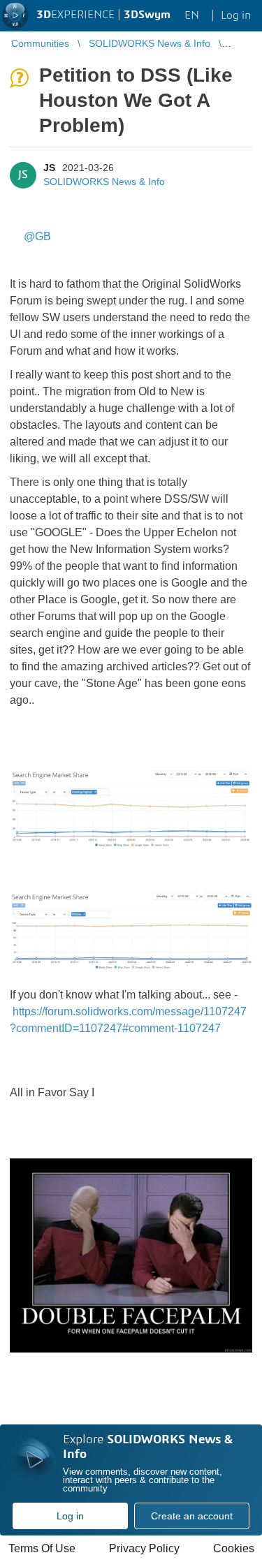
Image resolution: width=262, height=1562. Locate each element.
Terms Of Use (41, 1548)
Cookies (233, 1548)
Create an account (192, 1516)
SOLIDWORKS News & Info (104, 181)
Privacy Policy (144, 1548)
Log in (70, 1516)
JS (49, 167)
